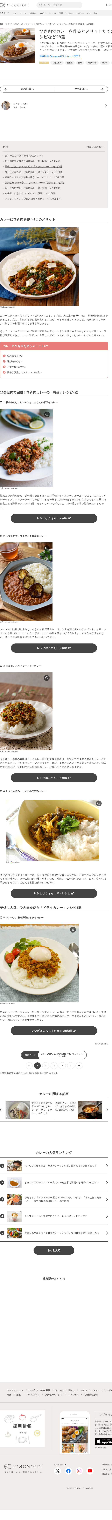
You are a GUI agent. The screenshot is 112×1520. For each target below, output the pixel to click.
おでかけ (59, 1390)
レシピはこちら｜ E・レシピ (52, 893)
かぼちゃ (32, 13)
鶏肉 (95, 13)
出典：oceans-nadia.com (9, 488)
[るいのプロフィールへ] (54, 106)
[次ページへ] (79, 1065)
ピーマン (23, 13)
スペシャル (74, 1394)
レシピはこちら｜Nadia (52, 518)
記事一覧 (105, 1465)
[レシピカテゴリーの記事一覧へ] (44, 63)
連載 (18, 1394)
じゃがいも (80, 13)
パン (89, 13)
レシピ (32, 1390)
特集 (9, 1394)
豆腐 (61, 13)
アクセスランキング (54, 1394)
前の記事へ (27, 89)
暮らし (72, 1390)
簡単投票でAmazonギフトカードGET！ (60, 56)
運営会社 (105, 1474)
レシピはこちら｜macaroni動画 (52, 1030)
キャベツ (52, 13)
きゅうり (42, 13)
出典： (8, 862)
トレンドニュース (15, 1390)
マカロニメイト (33, 1394)
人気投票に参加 (91, 1394)
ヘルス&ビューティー (90, 1390)
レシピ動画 (45, 1390)
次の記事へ (81, 89)
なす (15, 13)
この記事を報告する (101, 1044)
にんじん (69, 13)
